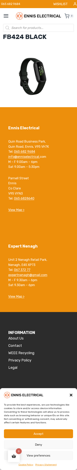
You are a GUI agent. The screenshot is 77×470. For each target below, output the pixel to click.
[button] (71, 395)
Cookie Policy (26, 464)
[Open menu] (8, 16)
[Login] (75, 4)
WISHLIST (60, 4)
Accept (38, 434)
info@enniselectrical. (24, 157)
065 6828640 (24, 198)
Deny (38, 444)
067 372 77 (22, 270)
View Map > (16, 210)
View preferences (38, 455)
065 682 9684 (24, 151)
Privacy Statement (46, 464)
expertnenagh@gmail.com (27, 275)
